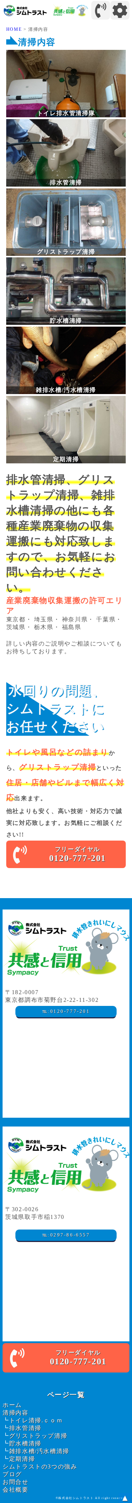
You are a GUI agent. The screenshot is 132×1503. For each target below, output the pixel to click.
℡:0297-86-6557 (66, 1235)
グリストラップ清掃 (38, 1436)
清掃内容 (15, 1413)
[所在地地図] (66, 1072)
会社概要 (15, 1490)
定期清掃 (22, 1459)
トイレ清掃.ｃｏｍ (36, 1420)
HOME (14, 29)
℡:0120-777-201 (66, 1011)
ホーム (12, 1405)
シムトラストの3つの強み (40, 1466)
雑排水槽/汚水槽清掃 (39, 1451)
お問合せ (15, 1482)
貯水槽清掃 (25, 1443)
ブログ (12, 1474)
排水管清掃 (25, 1428)
